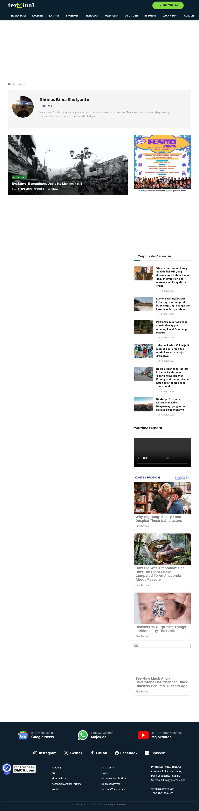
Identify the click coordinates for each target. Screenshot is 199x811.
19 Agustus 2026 (166, 314)
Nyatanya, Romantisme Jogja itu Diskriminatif (47, 183)
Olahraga (111, 15)
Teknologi (91, 15)
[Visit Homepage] (21, 5)
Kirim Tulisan (169, 5)
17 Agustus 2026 (166, 291)
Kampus (54, 15)
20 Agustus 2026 (166, 337)
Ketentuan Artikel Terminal (67, 784)
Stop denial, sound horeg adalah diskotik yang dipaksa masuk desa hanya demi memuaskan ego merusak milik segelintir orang (172, 276)
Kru (54, 773)
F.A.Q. (104, 773)
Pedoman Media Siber (114, 778)
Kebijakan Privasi (111, 784)
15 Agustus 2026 (166, 391)
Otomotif (132, 15)
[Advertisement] (102, 50)
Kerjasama (107, 767)
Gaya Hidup (169, 15)
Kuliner (37, 15)
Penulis (21, 83)
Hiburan (150, 15)
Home (11, 83)
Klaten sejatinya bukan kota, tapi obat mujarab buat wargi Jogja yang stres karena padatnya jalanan (173, 304)
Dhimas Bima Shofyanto (30, 189)
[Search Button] (189, 5)
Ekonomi (72, 15)
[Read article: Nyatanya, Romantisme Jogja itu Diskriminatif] (68, 165)
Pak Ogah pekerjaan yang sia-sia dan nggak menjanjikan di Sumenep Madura (172, 327)
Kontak (56, 789)
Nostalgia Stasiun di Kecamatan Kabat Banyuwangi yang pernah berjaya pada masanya (171, 404)
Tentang (56, 767)
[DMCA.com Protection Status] (24, 769)
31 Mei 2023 (53, 189)
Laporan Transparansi (113, 789)
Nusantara (18, 15)
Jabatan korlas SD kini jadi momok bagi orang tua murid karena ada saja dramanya (172, 351)
